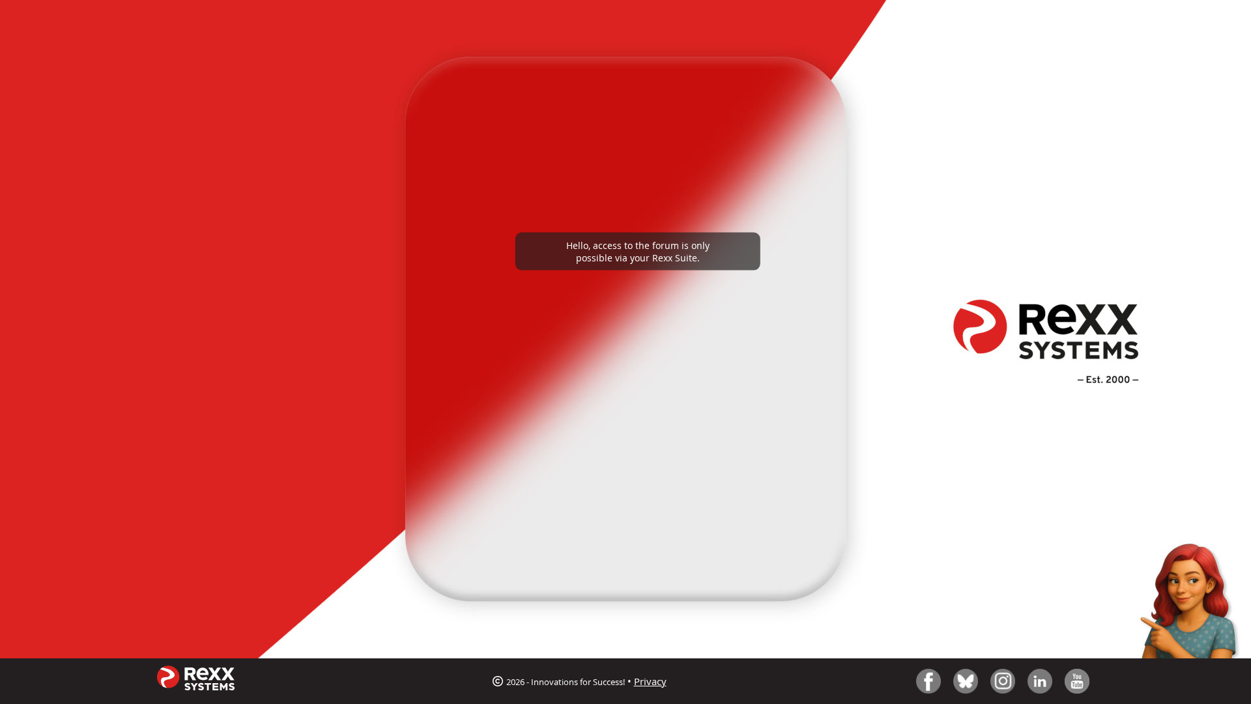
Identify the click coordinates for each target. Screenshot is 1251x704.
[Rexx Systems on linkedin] (1040, 681)
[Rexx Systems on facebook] (928, 681)
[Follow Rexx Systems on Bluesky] (965, 681)
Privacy (650, 681)
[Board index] (195, 681)
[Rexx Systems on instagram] (1002, 681)
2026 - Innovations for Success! (564, 682)
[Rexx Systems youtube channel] (1077, 681)
